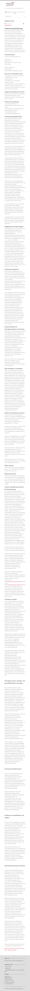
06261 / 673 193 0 (9, 980)
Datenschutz (8, 966)
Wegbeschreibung (9, 983)
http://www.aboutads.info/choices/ (15, 581)
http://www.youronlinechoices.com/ (15, 584)
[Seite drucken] (23, 23)
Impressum (8, 968)
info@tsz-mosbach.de (10, 982)
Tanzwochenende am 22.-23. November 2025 (14, 970)
